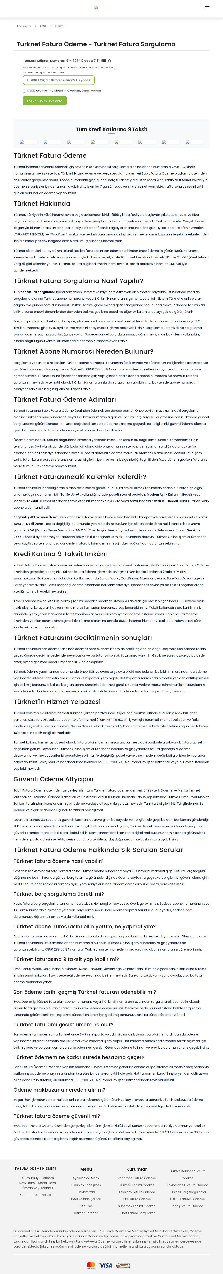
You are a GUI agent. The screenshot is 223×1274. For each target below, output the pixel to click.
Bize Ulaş (86, 1206)
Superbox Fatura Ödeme (136, 1206)
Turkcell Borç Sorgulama (187, 1192)
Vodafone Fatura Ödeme (137, 1178)
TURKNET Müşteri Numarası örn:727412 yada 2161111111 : (65, 61)
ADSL (42, 26)
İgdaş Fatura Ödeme (187, 1206)
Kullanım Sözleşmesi (86, 1185)
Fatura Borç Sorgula (45, 100)
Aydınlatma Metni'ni (51, 90)
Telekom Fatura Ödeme (136, 1192)
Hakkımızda (86, 1192)
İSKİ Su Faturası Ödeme (187, 1199)
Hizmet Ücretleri (86, 1213)
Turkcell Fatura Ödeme (136, 1185)
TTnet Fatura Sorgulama (136, 1213)
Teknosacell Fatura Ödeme (187, 1185)
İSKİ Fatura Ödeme (137, 1199)
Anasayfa (24, 26)
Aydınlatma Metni (86, 1178)
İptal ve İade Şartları (86, 1199)
